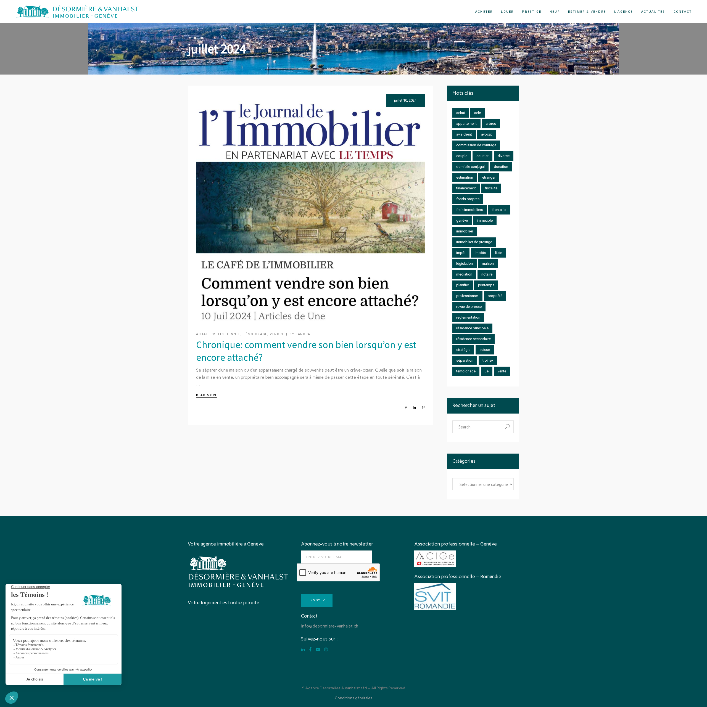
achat (460, 113)
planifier (462, 285)
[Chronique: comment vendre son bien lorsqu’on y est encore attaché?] (310, 208)
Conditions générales (353, 698)
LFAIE (498, 253)
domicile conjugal (470, 167)
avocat (486, 134)
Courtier (482, 156)
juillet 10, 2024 (405, 100)
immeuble (485, 220)
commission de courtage (476, 145)
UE (487, 371)
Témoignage (255, 334)
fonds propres (467, 199)
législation (464, 263)
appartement (466, 123)
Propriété (495, 296)
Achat (202, 334)
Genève (462, 220)
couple (461, 156)
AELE (477, 113)
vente (502, 371)
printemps (486, 285)
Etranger (488, 177)
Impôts (480, 253)
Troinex (487, 360)
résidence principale (472, 328)
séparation (464, 360)
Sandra (303, 334)
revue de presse (469, 306)
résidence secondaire (473, 339)
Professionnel (225, 334)
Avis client (464, 134)
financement (466, 188)
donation (501, 167)
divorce (504, 156)
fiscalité (491, 188)
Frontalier (499, 210)
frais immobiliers (469, 210)
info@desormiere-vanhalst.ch (329, 626)
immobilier (464, 231)
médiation (464, 274)
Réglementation (468, 317)
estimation (464, 177)
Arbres (491, 123)
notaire (486, 274)
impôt (461, 253)
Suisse (484, 350)
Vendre (277, 334)
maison (488, 263)
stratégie (463, 350)
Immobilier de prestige (474, 242)
